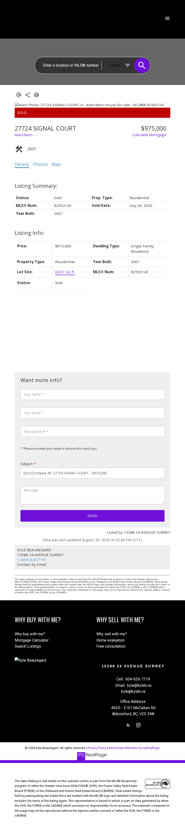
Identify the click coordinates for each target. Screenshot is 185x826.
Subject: (26, 464)
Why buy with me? (30, 634)
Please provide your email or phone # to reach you (60, 448)
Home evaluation (110, 640)
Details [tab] (22, 164)
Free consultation (111, 646)
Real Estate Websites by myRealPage (134, 748)
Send (92, 515)
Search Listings (28, 646)
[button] (128, 725)
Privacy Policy (97, 748)
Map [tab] (56, 164)
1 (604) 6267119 (31, 559)
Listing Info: (29, 232)
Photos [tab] (40, 164)
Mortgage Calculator (32, 640)
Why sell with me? (111, 634)
